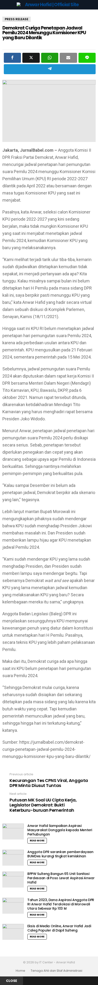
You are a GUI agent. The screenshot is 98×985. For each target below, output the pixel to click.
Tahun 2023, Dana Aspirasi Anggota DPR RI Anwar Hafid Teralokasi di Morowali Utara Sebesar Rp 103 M (60, 904)
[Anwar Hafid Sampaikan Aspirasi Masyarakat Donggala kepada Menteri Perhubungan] (13, 831)
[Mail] (68, 58)
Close (11, 980)
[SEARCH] (93, 5)
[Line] (87, 58)
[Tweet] (30, 58)
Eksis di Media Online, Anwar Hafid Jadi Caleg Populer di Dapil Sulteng (59, 928)
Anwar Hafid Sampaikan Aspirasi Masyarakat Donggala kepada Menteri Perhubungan (59, 830)
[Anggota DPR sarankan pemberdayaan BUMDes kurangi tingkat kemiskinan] (13, 858)
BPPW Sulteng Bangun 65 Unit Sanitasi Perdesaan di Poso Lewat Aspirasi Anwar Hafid (61, 878)
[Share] (12, 58)
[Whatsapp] (49, 58)
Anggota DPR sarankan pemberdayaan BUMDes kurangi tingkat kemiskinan (60, 854)
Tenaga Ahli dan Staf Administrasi (56, 971)
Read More (37, 840)
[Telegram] (50, 69)
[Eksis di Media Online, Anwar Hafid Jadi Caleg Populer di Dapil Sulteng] (13, 932)
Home (20, 971)
